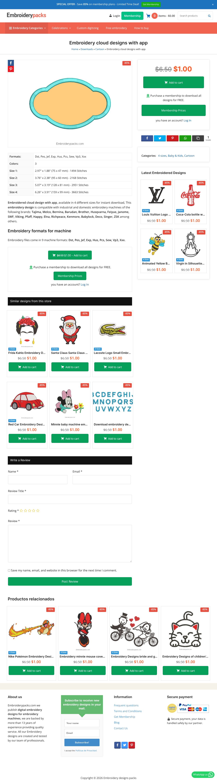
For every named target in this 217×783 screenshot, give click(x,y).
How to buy (141, 28)
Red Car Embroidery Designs (27, 424)
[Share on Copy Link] (198, 138)
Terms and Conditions (128, 711)
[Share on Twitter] (160, 138)
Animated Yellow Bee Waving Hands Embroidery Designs (156, 263)
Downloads (87, 49)
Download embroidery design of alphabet (113, 424)
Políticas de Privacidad (85, 751)
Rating (13, 511)
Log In (85, 284)
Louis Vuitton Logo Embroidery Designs (156, 214)
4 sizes (162, 156)
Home (75, 49)
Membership (132, 16)
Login (116, 16)
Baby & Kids (175, 156)
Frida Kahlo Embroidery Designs (27, 353)
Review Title (17, 491)
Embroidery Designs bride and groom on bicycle (134, 656)
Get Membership (124, 717)
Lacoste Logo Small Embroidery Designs (113, 353)
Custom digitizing (87, 28)
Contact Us (121, 728)
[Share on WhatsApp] (185, 138)
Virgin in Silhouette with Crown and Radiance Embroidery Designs (190, 263)
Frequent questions (126, 705)
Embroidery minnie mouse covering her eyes (83, 656)
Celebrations (60, 28)
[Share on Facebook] (147, 138)
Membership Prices (70, 276)
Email (77, 471)
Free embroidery (116, 28)
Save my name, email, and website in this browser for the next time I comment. (64, 570)
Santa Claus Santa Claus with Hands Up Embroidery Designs (70, 353)
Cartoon (99, 49)
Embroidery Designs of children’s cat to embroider (185, 656)
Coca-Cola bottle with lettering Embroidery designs (190, 214)
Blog (117, 722)
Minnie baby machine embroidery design (70, 424)
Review (14, 521)
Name (13, 471)
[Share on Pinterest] (173, 138)
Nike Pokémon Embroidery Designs (31, 656)
